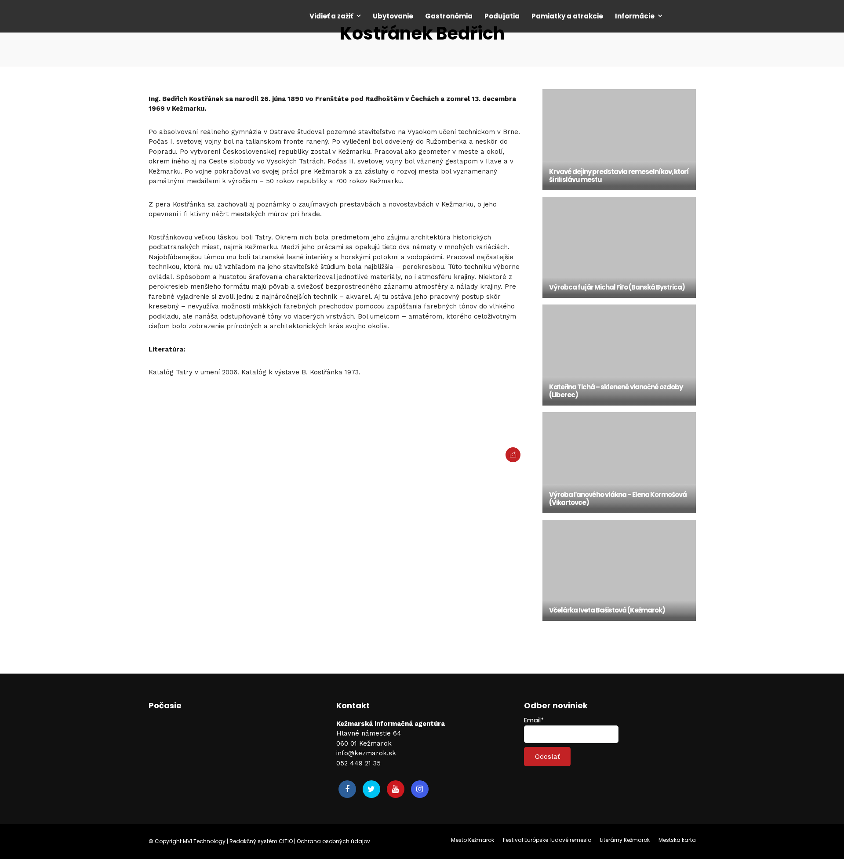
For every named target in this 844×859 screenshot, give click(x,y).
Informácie (635, 16)
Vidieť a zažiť (331, 16)
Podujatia (502, 16)
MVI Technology (204, 841)
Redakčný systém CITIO (261, 841)
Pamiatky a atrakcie (567, 16)
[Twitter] (371, 789)
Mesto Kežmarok (472, 840)
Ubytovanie (393, 16)
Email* (534, 720)
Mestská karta (677, 840)
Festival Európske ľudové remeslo (547, 840)
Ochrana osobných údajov (333, 841)
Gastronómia (449, 16)
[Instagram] (420, 789)
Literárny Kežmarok (625, 840)
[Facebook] (347, 789)
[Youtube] (395, 789)
